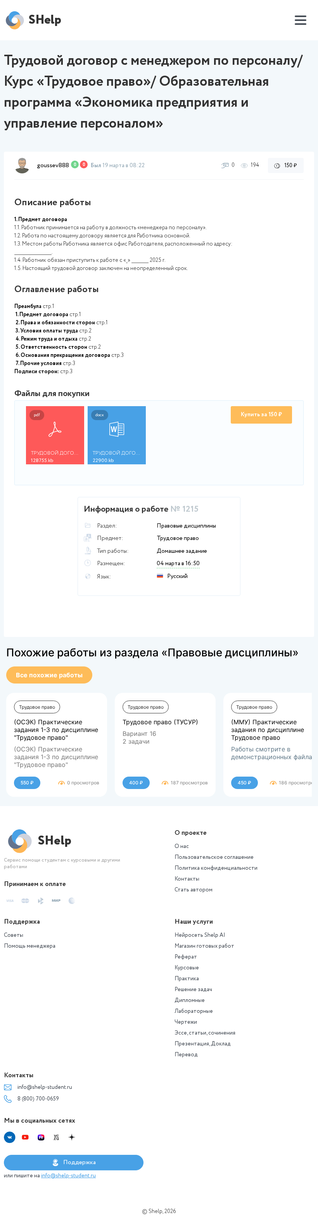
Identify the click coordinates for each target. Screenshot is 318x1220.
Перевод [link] (186, 1055)
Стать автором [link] (194, 890)
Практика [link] (187, 979)
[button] (22, 165)
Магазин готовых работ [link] (204, 946)
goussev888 (53, 165)
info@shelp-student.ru (44, 1087)
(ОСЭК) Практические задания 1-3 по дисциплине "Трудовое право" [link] (56, 729)
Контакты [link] (187, 879)
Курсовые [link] (187, 968)
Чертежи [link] (186, 1022)
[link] (49, 675)
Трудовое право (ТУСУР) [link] (160, 722)
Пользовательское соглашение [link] (214, 857)
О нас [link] (182, 846)
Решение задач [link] (193, 989)
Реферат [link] (186, 957)
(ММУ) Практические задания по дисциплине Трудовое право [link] (267, 729)
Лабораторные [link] (194, 1011)
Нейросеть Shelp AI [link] (200, 935)
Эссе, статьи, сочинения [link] (205, 1033)
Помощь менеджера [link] (29, 946)
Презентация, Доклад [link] (203, 1044)
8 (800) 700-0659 (38, 1099)
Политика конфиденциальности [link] (216, 868)
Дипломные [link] (190, 1000)
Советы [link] (13, 935)
